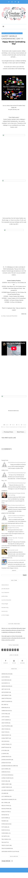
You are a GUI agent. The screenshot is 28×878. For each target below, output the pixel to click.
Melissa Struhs (6, 805)
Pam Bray (4, 821)
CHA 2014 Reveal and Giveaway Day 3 (17, 472)
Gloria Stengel (5, 744)
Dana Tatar (4, 732)
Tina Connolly (5, 839)
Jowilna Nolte (5, 596)
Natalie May (5, 814)
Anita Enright (5, 695)
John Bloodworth (5, 588)
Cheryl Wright (5, 603)
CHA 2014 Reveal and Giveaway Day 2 (17, 483)
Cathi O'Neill (5, 713)
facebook (6, 663)
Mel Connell (5, 802)
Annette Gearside (6, 701)
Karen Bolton (5, 772)
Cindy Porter (5, 723)
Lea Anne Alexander (6, 600)
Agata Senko (5, 677)
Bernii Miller (5, 707)
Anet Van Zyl (4, 611)
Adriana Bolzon (5, 585)
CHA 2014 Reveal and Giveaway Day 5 (17, 462)
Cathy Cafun (5, 716)
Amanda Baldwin (6, 686)
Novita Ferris (5, 817)
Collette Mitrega (6, 726)
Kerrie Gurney (5, 784)
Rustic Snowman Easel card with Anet (16, 560)
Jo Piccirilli (4, 750)
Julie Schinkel (5, 768)
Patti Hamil (4, 827)
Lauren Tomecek (6, 787)
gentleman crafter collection (10, 851)
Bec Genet (4, 704)
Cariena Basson (6, 710)
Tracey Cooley (5, 845)
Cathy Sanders (5, 719)
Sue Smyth (4, 836)
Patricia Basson (6, 824)
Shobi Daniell (5, 833)
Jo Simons (4, 753)
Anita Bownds (5, 692)
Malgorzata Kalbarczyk (8, 799)
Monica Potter (5, 811)
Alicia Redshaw (5, 680)
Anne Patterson (6, 698)
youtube (14, 663)
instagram (22, 663)
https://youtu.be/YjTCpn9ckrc (10, 316)
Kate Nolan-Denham (7, 775)
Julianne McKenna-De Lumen (9, 765)
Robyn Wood (5, 830)
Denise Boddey (5, 735)
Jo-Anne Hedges (5, 615)
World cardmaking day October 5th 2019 (12, 33)
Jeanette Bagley (6, 747)
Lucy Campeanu (5, 592)
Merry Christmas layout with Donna (16, 505)
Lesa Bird (4, 793)
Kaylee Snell (5, 781)
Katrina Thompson (6, 778)
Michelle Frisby (5, 607)
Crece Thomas (5, 729)
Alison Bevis (5, 683)
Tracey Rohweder (6, 848)
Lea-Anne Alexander (7, 790)
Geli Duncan (5, 741)
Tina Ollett (4, 842)
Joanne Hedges (5, 756)
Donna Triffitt (5, 738)
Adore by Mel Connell (13, 550)
